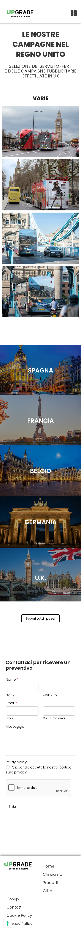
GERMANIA (40, 522)
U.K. (40, 578)
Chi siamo (52, 874)
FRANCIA (40, 421)
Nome (12, 679)
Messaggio (15, 726)
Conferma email (54, 718)
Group (12, 899)
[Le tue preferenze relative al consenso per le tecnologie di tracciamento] (7, 923)
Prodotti (50, 882)
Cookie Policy (19, 915)
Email (11, 703)
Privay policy (16, 762)
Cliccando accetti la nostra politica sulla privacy (38, 770)
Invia (12, 807)
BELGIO (40, 471)
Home (48, 866)
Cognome (50, 695)
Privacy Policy (19, 923)
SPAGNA (40, 370)
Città (47, 890)
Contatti (14, 907)
